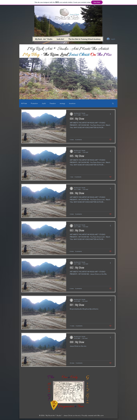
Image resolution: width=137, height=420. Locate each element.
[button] (113, 104)
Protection (34, 103)
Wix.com (100, 415)
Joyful (44, 103)
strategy (62, 103)
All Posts (24, 103)
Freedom (53, 103)
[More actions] (111, 114)
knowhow (72, 103)
